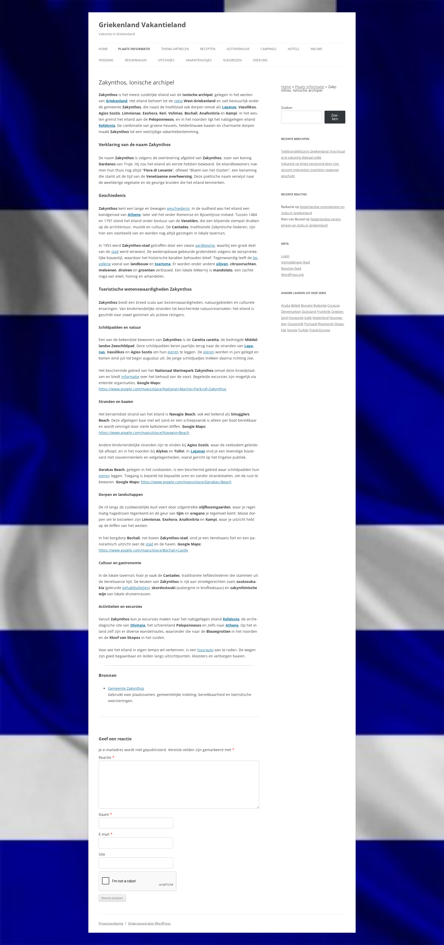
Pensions (106, 60)
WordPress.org (292, 274)
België (295, 305)
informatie (130, 376)
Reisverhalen (135, 60)
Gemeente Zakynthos (126, 688)
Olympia (137, 625)
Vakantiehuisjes (199, 60)
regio (178, 100)
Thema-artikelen (175, 49)
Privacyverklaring (111, 923)
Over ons (260, 60)
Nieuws (316, 49)
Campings (268, 49)
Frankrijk (323, 311)
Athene (134, 214)
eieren (173, 351)
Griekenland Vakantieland (142, 24)
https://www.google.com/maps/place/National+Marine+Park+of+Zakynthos (162, 388)
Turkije (303, 330)
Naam (105, 814)
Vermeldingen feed (295, 262)
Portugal (310, 324)
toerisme (163, 263)
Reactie (106, 757)
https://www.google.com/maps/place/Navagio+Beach (144, 432)
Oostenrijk (295, 324)
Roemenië (326, 324)
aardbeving (205, 245)
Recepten (207, 49)
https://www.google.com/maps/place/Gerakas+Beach (186, 481)
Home (103, 49)
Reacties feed (291, 268)
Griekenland (116, 100)
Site (102, 854)
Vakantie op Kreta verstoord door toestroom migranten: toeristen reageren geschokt (310, 169)
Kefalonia (107, 125)
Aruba (285, 305)
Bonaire (307, 305)
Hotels (293, 49)
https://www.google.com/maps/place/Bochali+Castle (143, 550)
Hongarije (296, 317)
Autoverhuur (238, 49)
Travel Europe (319, 330)
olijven (222, 263)
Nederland (320, 317)
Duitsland (309, 311)
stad (115, 251)
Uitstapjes (166, 60)
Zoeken (286, 107)
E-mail (106, 834)
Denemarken (291, 311)
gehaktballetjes (135, 587)
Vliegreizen (232, 60)
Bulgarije (320, 305)
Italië (308, 317)
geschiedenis (178, 208)
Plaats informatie (134, 49)
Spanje (292, 330)
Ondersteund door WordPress (149, 923)
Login (285, 256)
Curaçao (333, 305)
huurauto (205, 649)
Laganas (229, 107)
